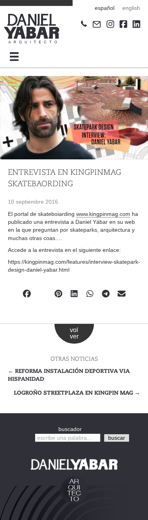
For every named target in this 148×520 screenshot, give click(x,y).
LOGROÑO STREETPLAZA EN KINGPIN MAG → (77, 393)
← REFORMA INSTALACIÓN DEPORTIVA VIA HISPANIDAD (69, 375)
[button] (116, 438)
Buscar (21, 437)
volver (74, 333)
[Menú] (14, 56)
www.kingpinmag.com (103, 214)
